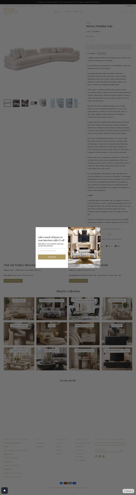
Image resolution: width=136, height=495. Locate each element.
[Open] (4, 490)
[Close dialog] (98, 229)
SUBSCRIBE (52, 257)
